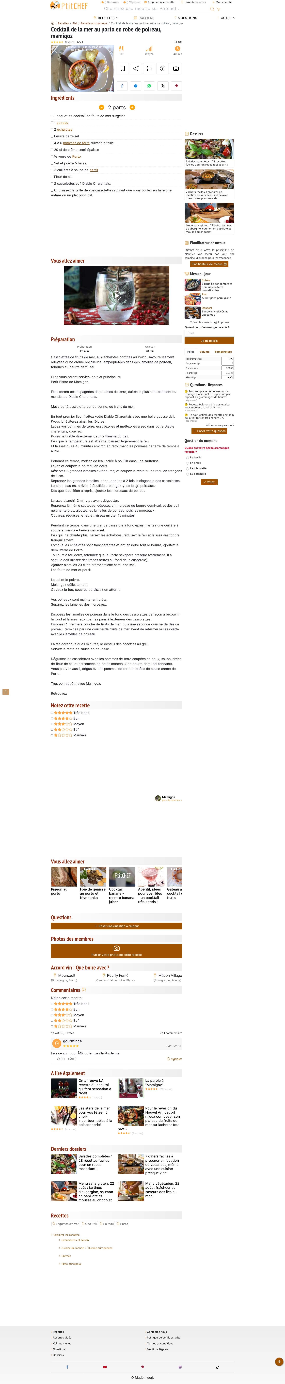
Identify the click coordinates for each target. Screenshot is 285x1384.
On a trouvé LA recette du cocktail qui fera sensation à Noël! (95, 1086)
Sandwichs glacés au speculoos (215, 313)
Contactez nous (157, 1331)
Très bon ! (81, 713)
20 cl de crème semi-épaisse (76, 150)
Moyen (78, 724)
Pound (191, 372)
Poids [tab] (190, 351)
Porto (76, 156)
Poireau (108, 1224)
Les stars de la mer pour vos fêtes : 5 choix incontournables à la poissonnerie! (95, 1116)
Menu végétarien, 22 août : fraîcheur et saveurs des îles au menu (162, 1189)
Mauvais (79, 735)
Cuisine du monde (73, 1248)
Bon (76, 718)
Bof (76, 730)
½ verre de (67, 156)
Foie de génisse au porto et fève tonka (93, 893)
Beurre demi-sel (66, 136)
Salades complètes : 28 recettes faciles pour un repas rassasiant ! (95, 1162)
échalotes (64, 129)
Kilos (191, 377)
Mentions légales (157, 1349)
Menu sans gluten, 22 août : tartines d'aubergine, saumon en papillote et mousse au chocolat (96, 1191)
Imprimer (223, 322)
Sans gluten (113, 2)
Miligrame (194, 358)
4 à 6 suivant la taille (84, 143)
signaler (176, 1059)
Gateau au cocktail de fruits (176, 893)
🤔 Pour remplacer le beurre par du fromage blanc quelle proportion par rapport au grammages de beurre (207, 394)
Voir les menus (202, 322)
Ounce (192, 368)
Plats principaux (71, 1263)
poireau (62, 123)
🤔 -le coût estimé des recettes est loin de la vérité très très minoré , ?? (209, 416)
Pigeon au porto (59, 891)
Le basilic (196, 457)
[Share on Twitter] (163, 86)
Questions (187, 18)
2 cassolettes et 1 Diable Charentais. (82, 183)
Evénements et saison (75, 1240)
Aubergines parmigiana (216, 298)
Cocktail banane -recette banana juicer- (121, 895)
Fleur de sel (63, 177)
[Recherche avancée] (219, 9)
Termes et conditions (160, 1343)
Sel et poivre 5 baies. (70, 163)
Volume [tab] (205, 351)
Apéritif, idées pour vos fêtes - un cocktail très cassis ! (150, 895)
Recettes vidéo (62, 1337)
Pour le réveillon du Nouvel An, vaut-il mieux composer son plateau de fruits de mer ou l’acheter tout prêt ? (149, 1118)
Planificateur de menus (207, 264)
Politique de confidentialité (163, 1337)
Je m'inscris (209, 340)
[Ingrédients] (5, 692)
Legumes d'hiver (67, 1224)
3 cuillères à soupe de (76, 170)
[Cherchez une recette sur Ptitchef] (212, 8)
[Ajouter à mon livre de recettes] (123, 68)
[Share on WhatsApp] (149, 86)
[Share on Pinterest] (176, 86)
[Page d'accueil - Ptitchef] (52, 23)
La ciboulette (198, 468)
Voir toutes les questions (219, 425)
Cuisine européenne (100, 1248)
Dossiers (146, 18)
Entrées (66, 1256)
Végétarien (135, 2)
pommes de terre (76, 143)
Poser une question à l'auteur (118, 926)
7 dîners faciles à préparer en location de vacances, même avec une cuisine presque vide (162, 1164)
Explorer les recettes (66, 1234)
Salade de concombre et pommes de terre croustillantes (217, 287)
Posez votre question (211, 431)
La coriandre (198, 473)
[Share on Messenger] (135, 86)
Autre (226, 18)
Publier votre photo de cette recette (117, 954)
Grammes (193, 363)
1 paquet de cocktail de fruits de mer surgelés (89, 116)
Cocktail (91, 1224)
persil (94, 170)
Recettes (106, 18)
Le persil (195, 462)
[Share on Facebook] (122, 86)
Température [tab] (223, 351)
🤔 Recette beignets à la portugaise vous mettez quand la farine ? (207, 406)
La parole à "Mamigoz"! (154, 1082)
